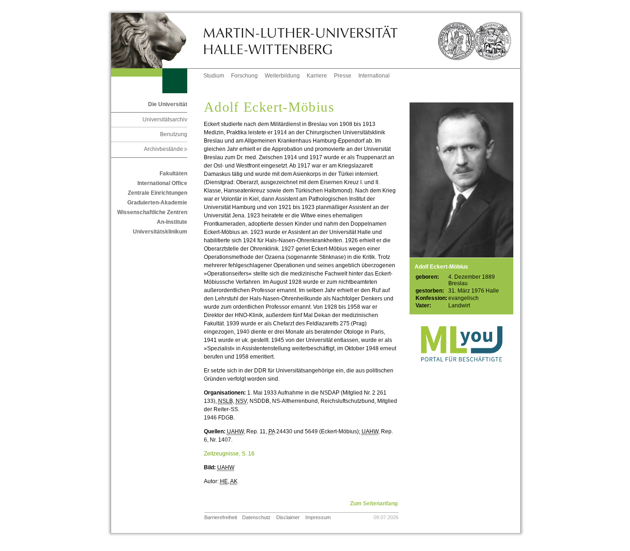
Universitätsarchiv (165, 119)
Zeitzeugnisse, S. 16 (229, 453)
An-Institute (172, 222)
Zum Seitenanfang (374, 503)
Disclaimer (288, 517)
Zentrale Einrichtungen (157, 193)
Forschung (244, 75)
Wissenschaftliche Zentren (152, 212)
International (374, 75)
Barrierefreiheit (220, 517)
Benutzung (173, 134)
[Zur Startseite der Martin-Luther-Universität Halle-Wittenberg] (157, 40)
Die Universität (167, 104)
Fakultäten (173, 173)
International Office (162, 183)
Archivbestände (165, 149)
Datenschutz (256, 517)
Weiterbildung (282, 75)
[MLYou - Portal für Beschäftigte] (461, 371)
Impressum (318, 517)
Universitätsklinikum (160, 231)
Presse (342, 75)
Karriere (317, 75)
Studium (213, 75)
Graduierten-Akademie (157, 202)
